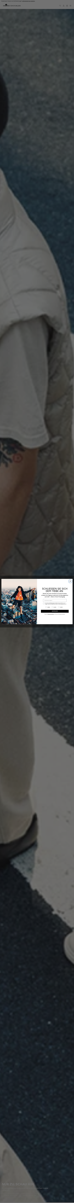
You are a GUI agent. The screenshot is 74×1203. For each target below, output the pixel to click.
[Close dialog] (70, 581)
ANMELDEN (55, 611)
